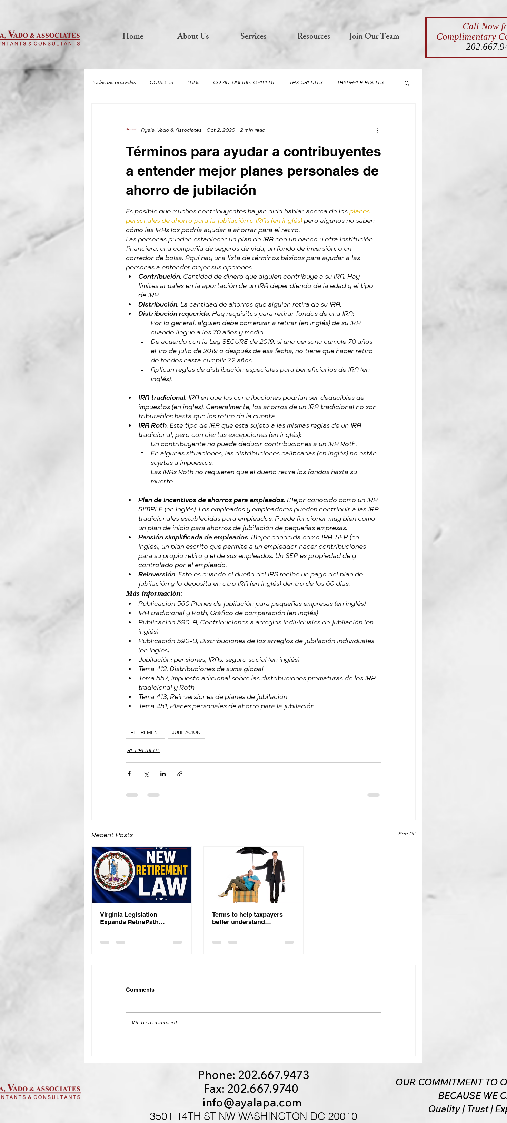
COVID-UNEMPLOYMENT (244, 82)
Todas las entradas (113, 82)
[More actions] (377, 130)
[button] (407, 83)
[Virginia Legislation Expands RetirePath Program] (141, 875)
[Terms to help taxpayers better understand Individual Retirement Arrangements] (254, 875)
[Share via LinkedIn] (163, 774)
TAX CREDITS (306, 82)
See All (407, 834)
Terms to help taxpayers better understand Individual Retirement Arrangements (247, 918)
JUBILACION (186, 732)
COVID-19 (161, 82)
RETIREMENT (145, 732)
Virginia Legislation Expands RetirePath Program (129, 918)
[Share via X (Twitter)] (146, 774)
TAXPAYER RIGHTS (360, 82)
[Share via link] (180, 774)
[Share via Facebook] (129, 774)
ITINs (193, 82)
